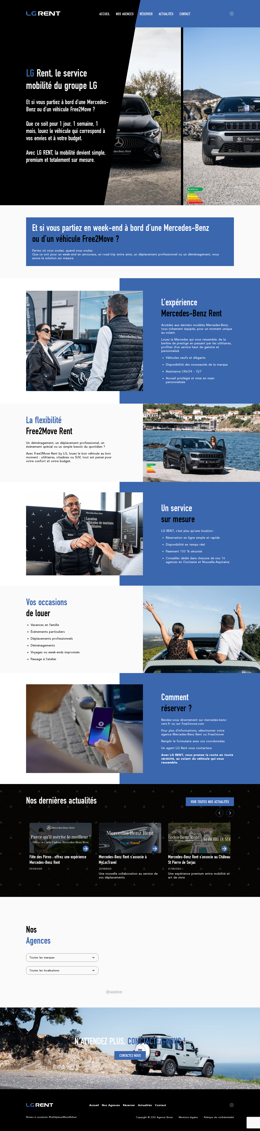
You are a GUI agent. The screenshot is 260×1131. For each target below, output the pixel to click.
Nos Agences (125, 14)
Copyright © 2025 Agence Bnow (154, 1117)
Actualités (166, 14)
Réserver (146, 14)
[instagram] (231, 13)
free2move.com (193, 723)
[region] (169, 952)
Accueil (104, 14)
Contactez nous (130, 1056)
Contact (184, 14)
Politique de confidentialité (219, 1117)
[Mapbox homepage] (114, 992)
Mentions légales (188, 1117)
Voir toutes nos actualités (210, 802)
